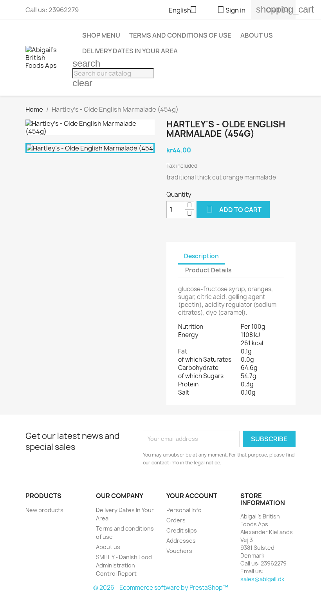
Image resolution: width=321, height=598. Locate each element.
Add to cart (233, 209)
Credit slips (181, 530)
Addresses (181, 540)
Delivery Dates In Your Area (130, 51)
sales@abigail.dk (262, 579)
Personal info (184, 510)
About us (256, 35)
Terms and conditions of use (180, 35)
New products (44, 510)
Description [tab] (201, 256)
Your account (191, 495)
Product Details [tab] (208, 270)
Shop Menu (101, 35)
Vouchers (179, 551)
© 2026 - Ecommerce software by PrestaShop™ (160, 588)
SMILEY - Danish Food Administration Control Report (124, 565)
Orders (176, 520)
